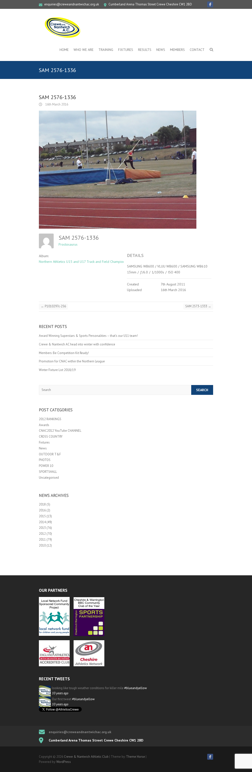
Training (105, 49)
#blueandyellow (135, 688)
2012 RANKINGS (50, 419)
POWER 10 (46, 466)
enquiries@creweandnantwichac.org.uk (71, 4)
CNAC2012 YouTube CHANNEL (60, 431)
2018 (42, 504)
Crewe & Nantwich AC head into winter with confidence (77, 344)
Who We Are (84, 49)
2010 (42, 545)
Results (144, 49)
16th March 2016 (56, 104)
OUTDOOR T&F (50, 454)
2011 (42, 539)
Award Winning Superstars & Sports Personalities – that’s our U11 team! (88, 336)
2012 (42, 534)
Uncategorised (49, 477)
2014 (42, 522)
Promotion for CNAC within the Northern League (72, 361)
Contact (197, 49)
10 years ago (60, 693)
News (160, 49)
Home (64, 49)
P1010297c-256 (53, 306)
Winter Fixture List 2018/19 (57, 370)
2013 (42, 528)
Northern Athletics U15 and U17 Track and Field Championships (85, 261)
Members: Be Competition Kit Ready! (64, 353)
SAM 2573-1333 (198, 306)
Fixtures (125, 49)
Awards (44, 425)
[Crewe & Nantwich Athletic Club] (63, 27)
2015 (42, 516)
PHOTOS (44, 460)
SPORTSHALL (48, 472)
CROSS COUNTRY (51, 436)
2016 (42, 510)
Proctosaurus (68, 244)
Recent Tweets (54, 679)
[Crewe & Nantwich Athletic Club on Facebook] (210, 4)
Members (177, 49)
